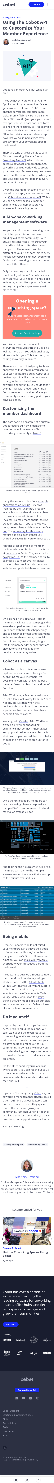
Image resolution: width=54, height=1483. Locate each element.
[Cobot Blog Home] (9, 4)
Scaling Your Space (12, 17)
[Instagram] (37, 1398)
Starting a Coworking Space (18, 1414)
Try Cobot (36, 4)
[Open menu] (47, 4)
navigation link (11, 557)
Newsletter (9, 1431)
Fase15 (37, 433)
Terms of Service (17, 1460)
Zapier (32, 282)
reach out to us (40, 1069)
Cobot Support (11, 1410)
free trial (44, 1111)
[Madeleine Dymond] (6, 42)
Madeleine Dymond (21, 40)
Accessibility (9, 1423)
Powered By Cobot (37, 1144)
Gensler (23, 721)
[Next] (51, 1239)
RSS (5, 1435)
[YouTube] (23, 1398)
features (37, 1100)
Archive (7, 1427)
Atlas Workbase (12, 695)
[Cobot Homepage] (27, 1379)
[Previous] (3, 1239)
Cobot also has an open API (24, 197)
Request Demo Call (27, 1390)
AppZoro (43, 985)
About (6, 1418)
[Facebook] (16, 1480)
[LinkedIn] (27, 1480)
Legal (6, 1460)
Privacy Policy (32, 1460)
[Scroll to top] (38, 1480)
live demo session (19, 1115)
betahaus (11, 553)
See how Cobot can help (27, 333)
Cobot (37, 1093)
